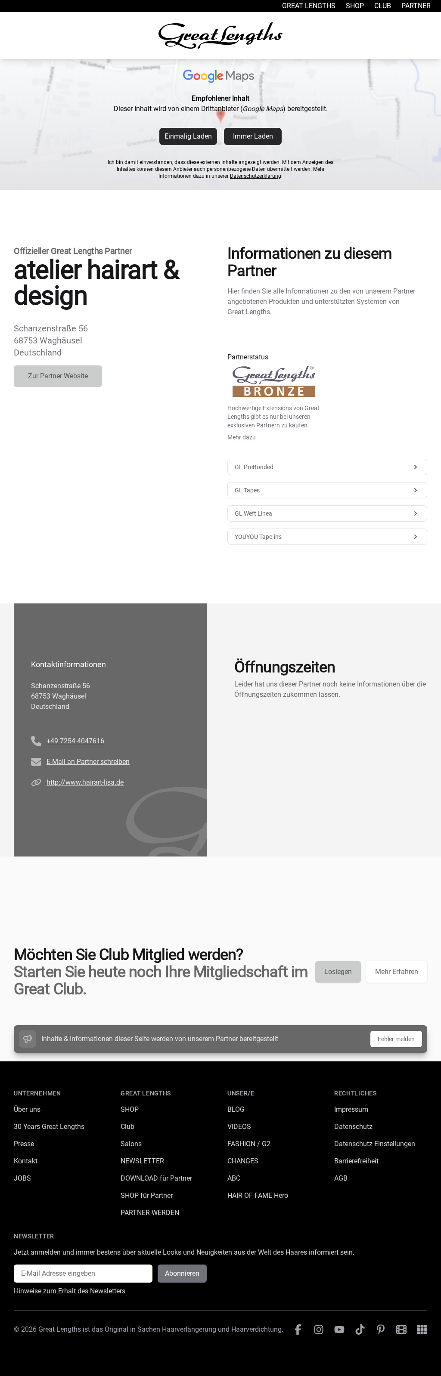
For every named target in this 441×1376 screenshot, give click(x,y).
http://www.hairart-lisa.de (85, 782)
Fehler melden (396, 1039)
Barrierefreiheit (356, 1161)
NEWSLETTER (142, 1161)
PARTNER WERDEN (150, 1213)
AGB (341, 1178)
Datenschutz (353, 1126)
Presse (24, 1144)
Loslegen (338, 972)
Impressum (351, 1109)
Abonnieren (182, 1273)
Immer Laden (253, 136)
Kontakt (25, 1161)
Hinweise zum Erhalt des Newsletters (69, 1291)
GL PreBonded (254, 467)
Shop (355, 6)
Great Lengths (308, 6)
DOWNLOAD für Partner (156, 1178)
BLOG (236, 1109)
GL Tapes (247, 490)
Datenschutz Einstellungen (374, 1144)
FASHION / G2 (248, 1144)
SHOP (130, 1109)
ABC (233, 1178)
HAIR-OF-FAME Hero (257, 1195)
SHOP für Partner (147, 1195)
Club (382, 6)
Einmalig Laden (188, 136)
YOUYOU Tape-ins (258, 536)
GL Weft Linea (253, 513)
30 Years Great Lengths (49, 1126)
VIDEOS (239, 1126)
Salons (131, 1144)
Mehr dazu (241, 437)
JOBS (22, 1178)
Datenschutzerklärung (255, 176)
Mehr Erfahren (396, 972)
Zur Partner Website (58, 376)
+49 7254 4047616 (75, 741)
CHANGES (242, 1161)
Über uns (27, 1109)
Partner (416, 6)
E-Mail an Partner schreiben (88, 762)
